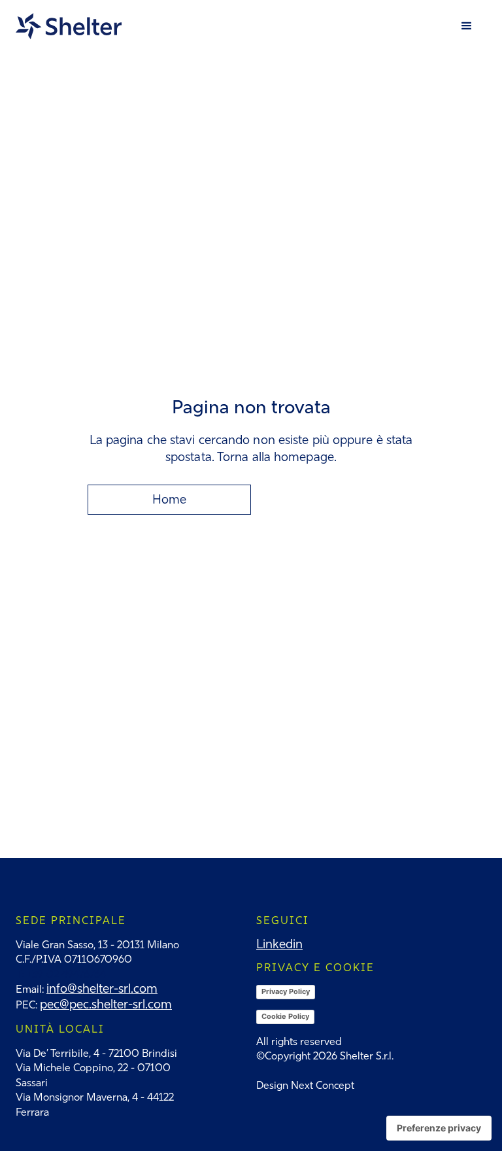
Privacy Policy (285, 991)
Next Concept (322, 1085)
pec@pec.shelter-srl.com (106, 1004)
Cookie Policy (285, 1016)
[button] (466, 26)
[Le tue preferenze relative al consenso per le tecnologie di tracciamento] (439, 1128)
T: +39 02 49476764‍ (61, 974)
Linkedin (279, 944)
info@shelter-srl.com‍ (102, 988)
